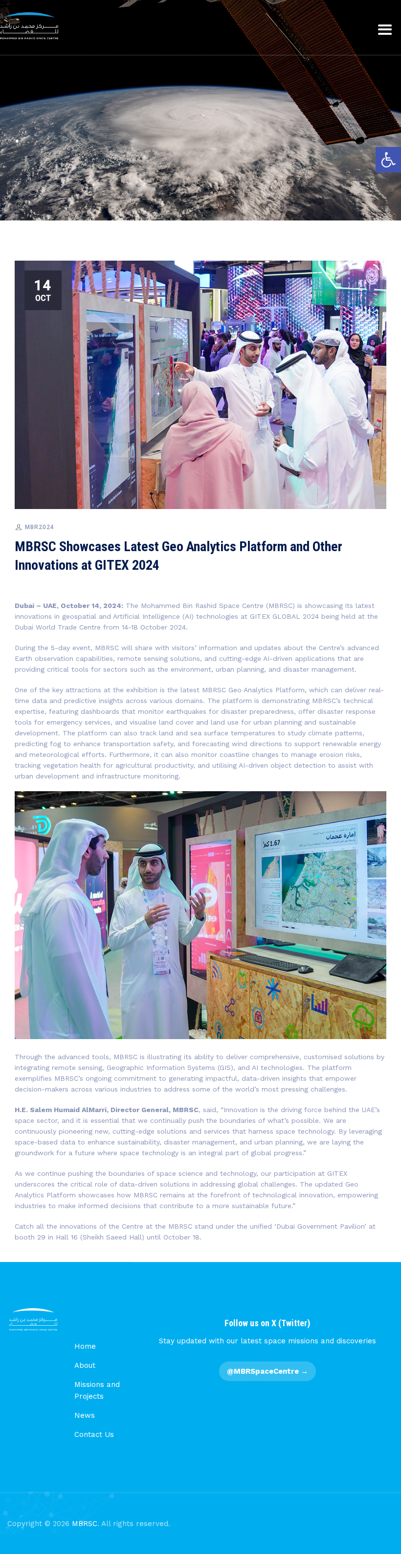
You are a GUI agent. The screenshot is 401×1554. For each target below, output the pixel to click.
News (84, 1415)
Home (85, 1346)
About (84, 1365)
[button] (388, 159)
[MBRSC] (29, 25)
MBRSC (84, 1523)
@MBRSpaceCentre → (267, 1371)
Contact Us (94, 1434)
